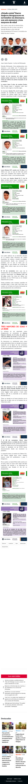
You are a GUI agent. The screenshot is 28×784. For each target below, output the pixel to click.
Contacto (20, 781)
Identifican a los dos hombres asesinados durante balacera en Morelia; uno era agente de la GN (15, 693)
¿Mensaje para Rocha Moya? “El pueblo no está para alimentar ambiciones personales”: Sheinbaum (15, 705)
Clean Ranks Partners (11, 781)
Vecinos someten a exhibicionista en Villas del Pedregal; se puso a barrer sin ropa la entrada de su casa (15, 682)
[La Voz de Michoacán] (14, 2)
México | (19, 731)
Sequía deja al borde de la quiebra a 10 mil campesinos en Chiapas (20, 737)
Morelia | (19, 754)
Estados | (5, 755)
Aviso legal (9, 778)
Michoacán (3, 9)
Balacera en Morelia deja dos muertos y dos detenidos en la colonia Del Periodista (15, 687)
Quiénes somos (17, 778)
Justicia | (5, 731)
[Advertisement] (14, 609)
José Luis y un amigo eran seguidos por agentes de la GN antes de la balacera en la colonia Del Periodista (15, 699)
